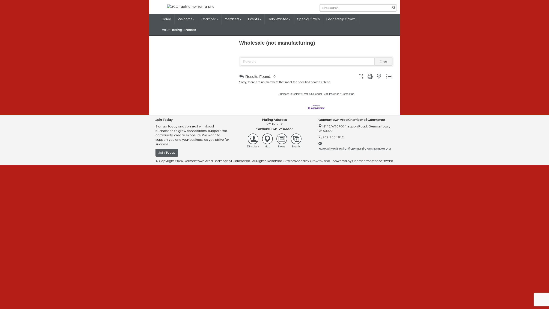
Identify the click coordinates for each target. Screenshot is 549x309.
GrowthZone (320, 161)
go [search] (385, 61)
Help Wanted (278, 19)
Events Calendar (312, 93)
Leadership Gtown (341, 19)
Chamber (208, 19)
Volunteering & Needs (179, 30)
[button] (241, 76)
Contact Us (347, 93)
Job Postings (331, 93)
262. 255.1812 (333, 137)
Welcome (185, 19)
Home (166, 19)
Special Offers (308, 19)
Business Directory (289, 93)
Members (232, 19)
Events (253, 19)
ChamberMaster (365, 161)
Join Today (166, 152)
